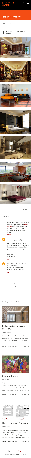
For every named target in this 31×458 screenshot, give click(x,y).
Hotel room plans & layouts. (15, 423)
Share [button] (25, 210)
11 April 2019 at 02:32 (20, 263)
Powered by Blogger (16, 451)
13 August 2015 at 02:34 (22, 222)
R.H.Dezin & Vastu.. (8, 4)
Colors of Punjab (10, 376)
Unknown (10, 263)
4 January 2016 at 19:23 (15, 241)
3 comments (12, 394)
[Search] (24, 3)
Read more (25, 347)
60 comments (12, 347)
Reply (9, 235)
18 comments (12, 441)
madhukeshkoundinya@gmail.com (17, 239)
